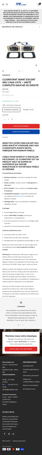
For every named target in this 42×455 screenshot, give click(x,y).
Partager (5, 137)
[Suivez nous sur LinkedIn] (13, 434)
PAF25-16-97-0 (19, 196)
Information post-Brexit (31, 375)
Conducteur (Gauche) (11, 109)
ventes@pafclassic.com (10, 389)
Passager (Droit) (28, 109)
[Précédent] (3, 71)
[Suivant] (39, 71)
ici (34, 320)
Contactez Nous (28, 366)
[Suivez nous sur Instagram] (9, 434)
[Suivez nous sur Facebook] (4, 434)
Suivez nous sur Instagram (21, 349)
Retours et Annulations (30, 385)
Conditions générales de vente (31, 371)
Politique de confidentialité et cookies (31, 380)
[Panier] (39, 4)
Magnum (6, 75)
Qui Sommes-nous (29, 389)
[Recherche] (7, 4)
